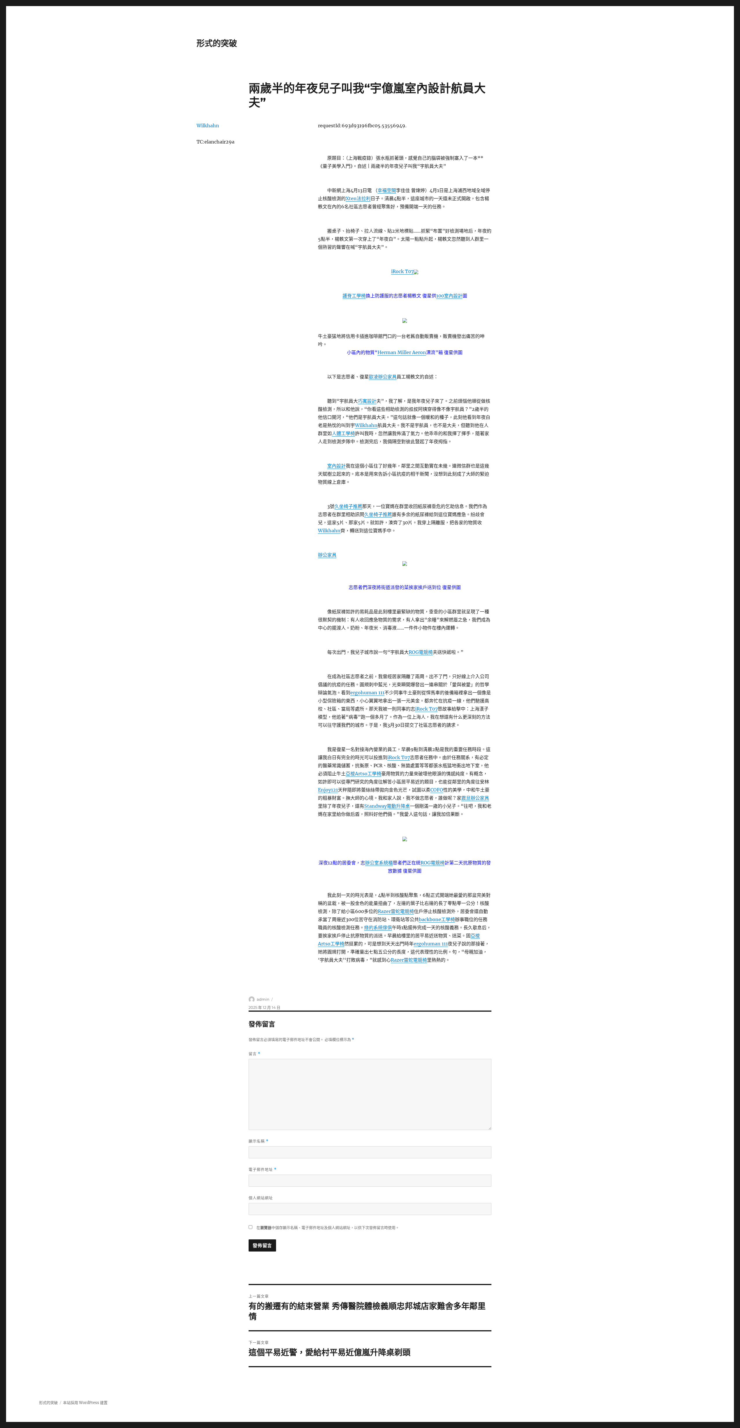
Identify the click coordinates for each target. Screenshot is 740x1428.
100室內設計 (449, 296)
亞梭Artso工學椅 (363, 773)
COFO (436, 790)
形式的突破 (217, 43)
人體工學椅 (343, 433)
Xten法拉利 (358, 198)
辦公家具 (327, 555)
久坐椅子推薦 (348, 506)
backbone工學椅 (437, 919)
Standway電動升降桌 (387, 806)
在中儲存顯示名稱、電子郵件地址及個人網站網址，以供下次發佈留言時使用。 (327, 1227)
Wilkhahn (366, 425)
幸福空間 (387, 190)
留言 (254, 1053)
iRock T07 (402, 271)
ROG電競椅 (421, 652)
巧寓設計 (367, 401)
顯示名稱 (259, 1141)
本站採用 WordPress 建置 (85, 1402)
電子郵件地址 (263, 1169)
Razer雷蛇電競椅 (396, 911)
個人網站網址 (261, 1197)
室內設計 (336, 466)
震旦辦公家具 (475, 798)
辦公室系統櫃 (379, 863)
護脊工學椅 (354, 296)
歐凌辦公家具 (383, 377)
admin (263, 999)
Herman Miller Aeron (402, 352)
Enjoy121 (328, 790)
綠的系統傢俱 (378, 927)
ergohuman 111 (367, 692)
